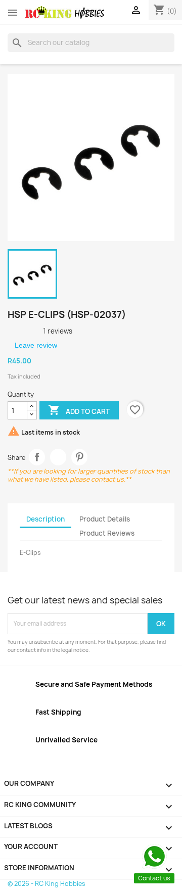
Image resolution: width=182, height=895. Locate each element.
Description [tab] (45, 519)
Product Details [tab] (104, 519)
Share (37, 457)
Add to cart (79, 410)
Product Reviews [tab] (106, 533)
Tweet (58, 457)
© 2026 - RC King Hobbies (46, 883)
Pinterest (79, 457)
